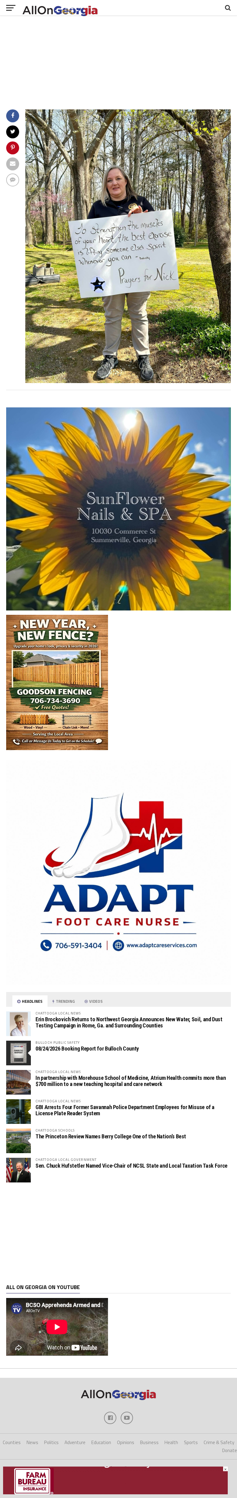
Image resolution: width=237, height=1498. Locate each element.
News (32, 1442)
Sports (191, 1442)
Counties (12, 1442)
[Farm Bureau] (115, 1492)
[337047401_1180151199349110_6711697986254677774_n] (128, 381)
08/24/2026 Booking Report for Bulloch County (87, 1048)
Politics (51, 1442)
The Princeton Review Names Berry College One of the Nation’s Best (110, 1136)
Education (101, 1442)
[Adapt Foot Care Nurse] (118, 982)
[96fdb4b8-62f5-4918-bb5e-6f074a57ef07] (118, 608)
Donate (229, 1450)
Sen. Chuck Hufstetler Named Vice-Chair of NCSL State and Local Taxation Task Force (131, 1165)
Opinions (125, 1442)
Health (171, 1442)
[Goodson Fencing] (57, 748)
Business (149, 1442)
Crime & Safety (219, 1442)
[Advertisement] (118, 1233)
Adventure (74, 1442)
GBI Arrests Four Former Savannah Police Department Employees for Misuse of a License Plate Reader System (124, 1110)
